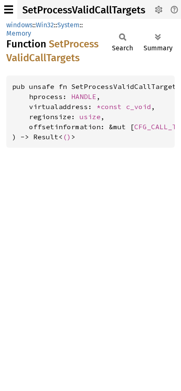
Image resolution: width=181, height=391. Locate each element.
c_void (138, 106)
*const (111, 106)
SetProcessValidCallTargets (83, 10)
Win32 (45, 25)
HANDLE (83, 96)
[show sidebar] (8, 9)
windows (19, 25)
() (67, 137)
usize (90, 116)
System (68, 25)
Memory (18, 33)
